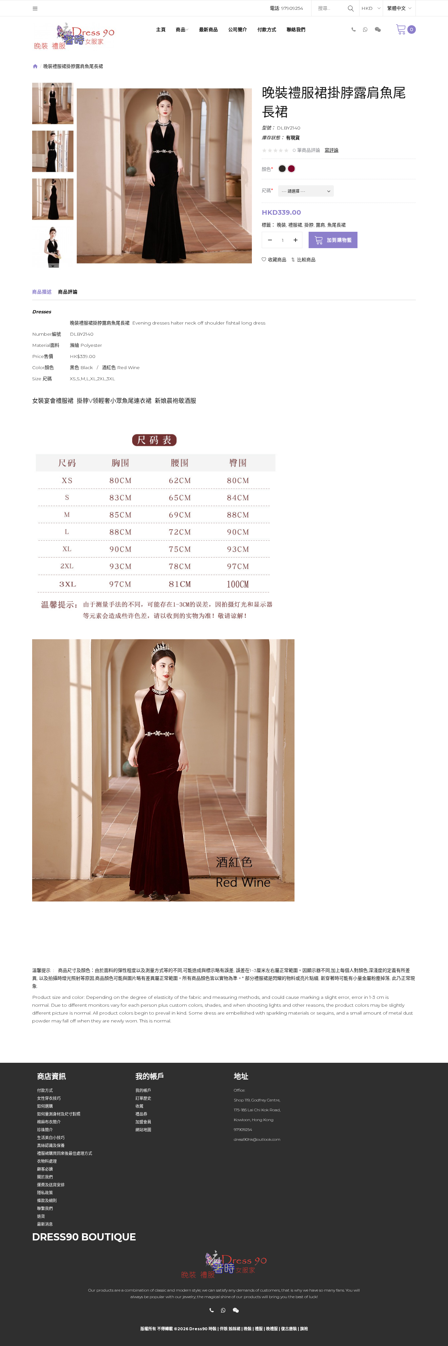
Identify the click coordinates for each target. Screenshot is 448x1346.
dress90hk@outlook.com (257, 1139)
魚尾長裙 (336, 225)
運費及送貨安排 (51, 1184)
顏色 (266, 169)
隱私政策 (45, 1192)
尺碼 (266, 190)
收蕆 (139, 1106)
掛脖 (309, 225)
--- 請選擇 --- (293, 191)
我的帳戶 (143, 1090)
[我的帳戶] (35, 8)
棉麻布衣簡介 (49, 1121)
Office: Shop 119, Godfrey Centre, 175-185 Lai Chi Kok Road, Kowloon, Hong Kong (257, 1105)
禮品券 (141, 1114)
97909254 (292, 8)
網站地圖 (143, 1129)
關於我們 (45, 1177)
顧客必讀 (45, 1169)
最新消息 (45, 1224)
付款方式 (45, 1090)
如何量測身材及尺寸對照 (58, 1114)
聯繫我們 (45, 1208)
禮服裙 (295, 225)
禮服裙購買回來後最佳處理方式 (64, 1153)
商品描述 (42, 292)
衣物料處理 (47, 1161)
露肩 (320, 225)
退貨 (41, 1216)
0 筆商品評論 (306, 150)
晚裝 (281, 225)
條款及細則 (47, 1200)
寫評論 (331, 150)
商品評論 (68, 292)
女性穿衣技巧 (49, 1098)
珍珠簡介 (45, 1129)
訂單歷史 (143, 1098)
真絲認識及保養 (51, 1145)
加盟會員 (143, 1121)
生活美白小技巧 (51, 1137)
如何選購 (45, 1106)
